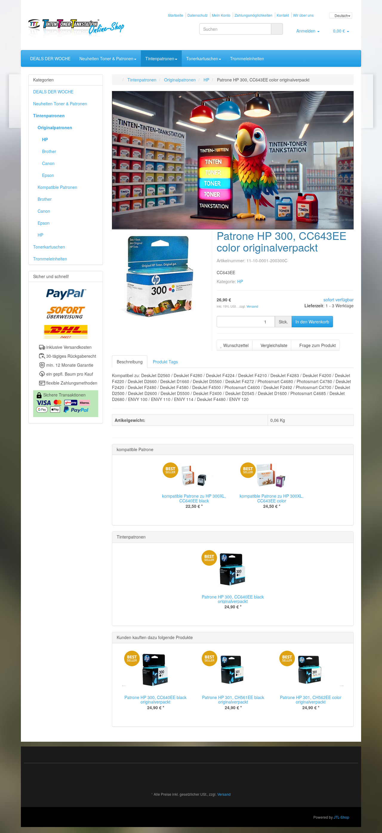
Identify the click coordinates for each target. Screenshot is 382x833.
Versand (252, 306)
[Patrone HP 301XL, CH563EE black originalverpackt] (367, 101)
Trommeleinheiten (247, 58)
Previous (124, 685)
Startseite (175, 15)
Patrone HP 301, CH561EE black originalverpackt (233, 699)
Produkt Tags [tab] (165, 362)
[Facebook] (350, 777)
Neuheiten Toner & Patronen (106, 58)
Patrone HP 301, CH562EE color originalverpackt (310, 699)
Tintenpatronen (159, 58)
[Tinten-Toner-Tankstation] (79, 28)
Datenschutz (197, 15)
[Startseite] (118, 80)
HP (240, 281)
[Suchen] (277, 29)
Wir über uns (303, 15)
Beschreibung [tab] (130, 362)
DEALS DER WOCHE (50, 58)
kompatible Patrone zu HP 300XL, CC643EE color (272, 498)
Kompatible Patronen (57, 187)
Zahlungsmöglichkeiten (253, 15)
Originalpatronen (55, 127)
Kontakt (283, 15)
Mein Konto (221, 15)
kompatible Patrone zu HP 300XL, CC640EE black (194, 498)
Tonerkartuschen (202, 58)
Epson (48, 175)
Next (342, 685)
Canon (48, 163)
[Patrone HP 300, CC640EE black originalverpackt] (15, 101)
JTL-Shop (341, 817)
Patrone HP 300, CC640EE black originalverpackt (233, 599)
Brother (49, 151)
